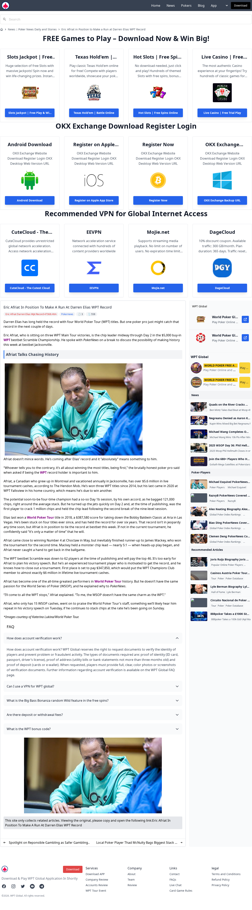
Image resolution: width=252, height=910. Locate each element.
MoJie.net (158, 232)
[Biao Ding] (199, 525)
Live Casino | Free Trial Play (222, 57)
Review (132, 885)
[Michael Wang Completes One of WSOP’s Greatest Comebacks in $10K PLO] (199, 434)
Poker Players (217, 487)
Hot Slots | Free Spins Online (158, 57)
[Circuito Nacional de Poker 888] (199, 602)
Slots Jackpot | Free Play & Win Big (29, 57)
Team (131, 879)
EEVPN (94, 232)
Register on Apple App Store (94, 144)
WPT (7, 340)
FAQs (173, 879)
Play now (245, 368)
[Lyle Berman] (199, 589)
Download (240, 5)
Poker (221, 578)
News (171, 5)
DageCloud (222, 232)
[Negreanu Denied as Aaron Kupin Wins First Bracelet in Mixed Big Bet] (199, 420)
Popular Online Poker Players (227, 565)
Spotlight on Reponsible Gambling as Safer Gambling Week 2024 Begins (48, 842)
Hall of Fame (218, 592)
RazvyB (232, 501)
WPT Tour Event (96, 890)
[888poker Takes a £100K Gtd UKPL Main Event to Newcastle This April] (199, 616)
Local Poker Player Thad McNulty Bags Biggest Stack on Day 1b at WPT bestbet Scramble (137, 842)
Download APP (95, 874)
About (131, 874)
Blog (201, 5)
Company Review (97, 879)
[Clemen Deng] (199, 538)
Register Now (158, 144)
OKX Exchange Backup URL (222, 144)
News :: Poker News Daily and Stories (32, 29)
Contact (175, 874)
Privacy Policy (220, 885)
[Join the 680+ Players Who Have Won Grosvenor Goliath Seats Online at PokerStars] (199, 461)
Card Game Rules (181, 890)
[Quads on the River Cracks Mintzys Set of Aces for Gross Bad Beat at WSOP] (199, 407)
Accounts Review (97, 885)
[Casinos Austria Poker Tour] (199, 575)
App (214, 5)
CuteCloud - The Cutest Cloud (29, 232)
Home (155, 5)
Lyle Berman (233, 592)
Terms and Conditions (226, 874)
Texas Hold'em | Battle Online (94, 57)
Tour (213, 578)
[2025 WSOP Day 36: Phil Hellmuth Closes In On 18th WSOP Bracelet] (199, 448)
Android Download (30, 144)
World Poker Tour (40, 517)
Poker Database (234, 578)
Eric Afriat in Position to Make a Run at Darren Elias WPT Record (103, 29)
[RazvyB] (199, 498)
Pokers (186, 5)
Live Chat (176, 885)
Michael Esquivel (237, 487)
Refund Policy (221, 879)
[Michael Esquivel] (199, 484)
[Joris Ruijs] (199, 562)
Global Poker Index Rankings (225, 514)
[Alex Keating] (199, 511)
